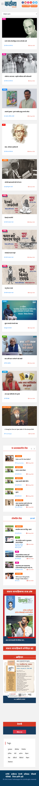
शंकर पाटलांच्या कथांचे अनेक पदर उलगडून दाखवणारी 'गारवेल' (24, 504)
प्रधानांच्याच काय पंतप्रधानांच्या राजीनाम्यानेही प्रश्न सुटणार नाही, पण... (24, 567)
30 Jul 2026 (30, 544)
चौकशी (33, 774)
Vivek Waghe (8, 434)
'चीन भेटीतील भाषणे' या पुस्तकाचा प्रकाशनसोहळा (23, 541)
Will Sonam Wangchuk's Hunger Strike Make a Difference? (22, 579)
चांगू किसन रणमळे (9, 288)
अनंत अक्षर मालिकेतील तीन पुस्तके (12, 394)
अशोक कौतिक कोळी (9, 116)
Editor (18, 581)
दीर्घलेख (17, 749)
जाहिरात (14, 774)
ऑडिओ (4, 195)
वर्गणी (7, 774)
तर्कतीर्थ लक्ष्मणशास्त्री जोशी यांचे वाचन (13, 182)
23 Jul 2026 (30, 569)
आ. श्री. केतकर (19, 507)
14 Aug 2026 (30, 463)
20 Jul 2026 (30, 581)
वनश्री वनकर (19, 474)
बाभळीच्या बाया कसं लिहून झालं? (24, 529)
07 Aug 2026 (30, 507)
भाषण (4, 337)
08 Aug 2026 (30, 496)
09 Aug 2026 (30, 485)
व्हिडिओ (21, 758)
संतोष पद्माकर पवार (9, 222)
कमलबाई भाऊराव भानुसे (10, 253)
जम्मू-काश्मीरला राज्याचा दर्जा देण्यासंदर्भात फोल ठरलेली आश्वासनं (24, 556)
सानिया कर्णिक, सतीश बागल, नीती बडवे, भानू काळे (19, 546)
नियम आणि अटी (17, 776)
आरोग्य (20, 753)
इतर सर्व (32, 518)
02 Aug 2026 (30, 533)
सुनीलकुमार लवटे (9, 187)
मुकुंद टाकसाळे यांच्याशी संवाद (11, 323)
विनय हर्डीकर (8, 363)
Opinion (18, 456)
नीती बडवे (7, 398)
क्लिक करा (19, 732)
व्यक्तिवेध (5, 160)
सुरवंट (17, 492)
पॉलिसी (8, 776)
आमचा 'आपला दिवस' (21, 470)
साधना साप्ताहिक (26, 6)
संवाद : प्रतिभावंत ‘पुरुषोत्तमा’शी (11, 147)
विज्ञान (27, 758)
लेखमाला (10, 762)
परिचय (4, 90)
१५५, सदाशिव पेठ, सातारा (19, 699)
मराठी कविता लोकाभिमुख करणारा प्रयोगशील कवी (16, 41)
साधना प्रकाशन (34, 6)
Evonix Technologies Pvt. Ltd (16, 779)
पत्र (3, 125)
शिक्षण (26, 753)
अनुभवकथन (19, 467)
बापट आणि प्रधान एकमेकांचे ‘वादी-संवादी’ (13, 359)
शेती (15, 753)
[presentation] (31, 448)
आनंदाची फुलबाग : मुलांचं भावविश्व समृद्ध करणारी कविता (17, 112)
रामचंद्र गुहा (18, 558)
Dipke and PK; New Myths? (23, 459)
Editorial (19, 574)
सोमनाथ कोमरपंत (9, 46)
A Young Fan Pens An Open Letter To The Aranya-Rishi (19, 429)
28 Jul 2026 (30, 558)
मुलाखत (5, 301)
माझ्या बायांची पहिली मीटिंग (22, 481)
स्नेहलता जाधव (19, 569)
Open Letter (6, 407)
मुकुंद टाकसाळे (8, 328)
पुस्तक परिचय (19, 500)
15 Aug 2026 (30, 474)
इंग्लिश (9, 753)
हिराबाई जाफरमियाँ (9, 218)
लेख (4, 19)
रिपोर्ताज (24, 749)
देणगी (20, 774)
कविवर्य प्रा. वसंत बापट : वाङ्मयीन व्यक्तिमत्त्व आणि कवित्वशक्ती (18, 76)
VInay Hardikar (20, 463)
